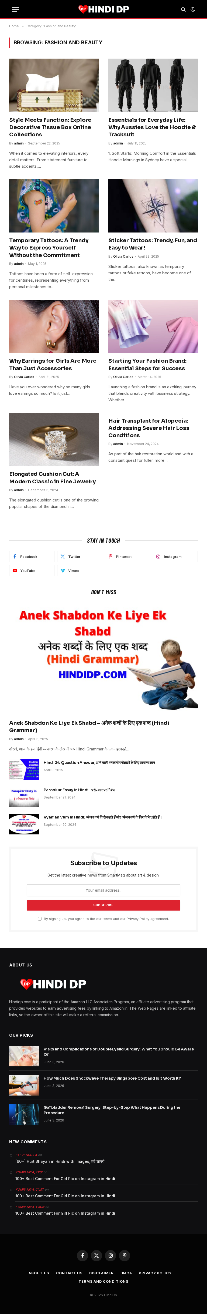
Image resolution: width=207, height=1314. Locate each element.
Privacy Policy (138, 919)
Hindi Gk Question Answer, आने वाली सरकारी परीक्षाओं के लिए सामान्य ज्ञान (99, 762)
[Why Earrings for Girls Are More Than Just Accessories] (54, 326)
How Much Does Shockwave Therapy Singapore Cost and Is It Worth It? (112, 1078)
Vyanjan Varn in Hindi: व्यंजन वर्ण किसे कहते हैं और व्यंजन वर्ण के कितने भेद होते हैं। (103, 817)
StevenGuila (26, 1155)
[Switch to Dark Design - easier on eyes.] (192, 9)
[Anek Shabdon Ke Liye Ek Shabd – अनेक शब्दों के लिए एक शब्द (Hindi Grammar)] (103, 658)
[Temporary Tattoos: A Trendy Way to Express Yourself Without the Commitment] (54, 206)
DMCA (126, 1273)
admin (19, 143)
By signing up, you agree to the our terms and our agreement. (106, 919)
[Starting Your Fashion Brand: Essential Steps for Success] (153, 326)
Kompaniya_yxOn (29, 1207)
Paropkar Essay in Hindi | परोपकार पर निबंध (79, 789)
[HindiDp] (103, 9)
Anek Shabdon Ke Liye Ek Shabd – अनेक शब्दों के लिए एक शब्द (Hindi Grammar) (89, 727)
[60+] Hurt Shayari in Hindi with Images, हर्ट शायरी (59, 1161)
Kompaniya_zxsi (29, 1172)
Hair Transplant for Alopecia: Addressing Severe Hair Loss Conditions (148, 428)
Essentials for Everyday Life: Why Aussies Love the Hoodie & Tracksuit (152, 127)
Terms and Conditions (103, 1281)
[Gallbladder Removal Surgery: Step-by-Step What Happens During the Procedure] (24, 1114)
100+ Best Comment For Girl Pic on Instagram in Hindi (65, 1178)
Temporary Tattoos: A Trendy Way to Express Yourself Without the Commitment (48, 247)
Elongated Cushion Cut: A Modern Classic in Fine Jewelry (52, 478)
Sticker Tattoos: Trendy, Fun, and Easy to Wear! (152, 244)
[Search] (183, 10)
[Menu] (15, 10)
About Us (39, 1273)
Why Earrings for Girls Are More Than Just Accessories (52, 365)
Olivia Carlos (123, 256)
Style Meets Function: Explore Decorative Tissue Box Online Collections (50, 127)
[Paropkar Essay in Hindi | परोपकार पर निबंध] (24, 797)
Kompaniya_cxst (29, 1189)
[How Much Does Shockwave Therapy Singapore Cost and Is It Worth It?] (24, 1085)
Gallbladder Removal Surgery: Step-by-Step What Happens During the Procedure (112, 1110)
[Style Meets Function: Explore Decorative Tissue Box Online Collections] (54, 85)
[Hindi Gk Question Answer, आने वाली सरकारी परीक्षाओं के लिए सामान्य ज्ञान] (24, 769)
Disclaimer (101, 1273)
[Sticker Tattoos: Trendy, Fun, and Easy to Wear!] (153, 206)
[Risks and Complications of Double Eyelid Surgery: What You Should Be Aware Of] (24, 1056)
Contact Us (69, 1273)
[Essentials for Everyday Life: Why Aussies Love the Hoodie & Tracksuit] (153, 85)
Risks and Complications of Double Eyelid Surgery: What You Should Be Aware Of (119, 1052)
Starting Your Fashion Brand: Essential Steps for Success (147, 365)
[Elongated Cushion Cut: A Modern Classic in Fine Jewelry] (54, 439)
